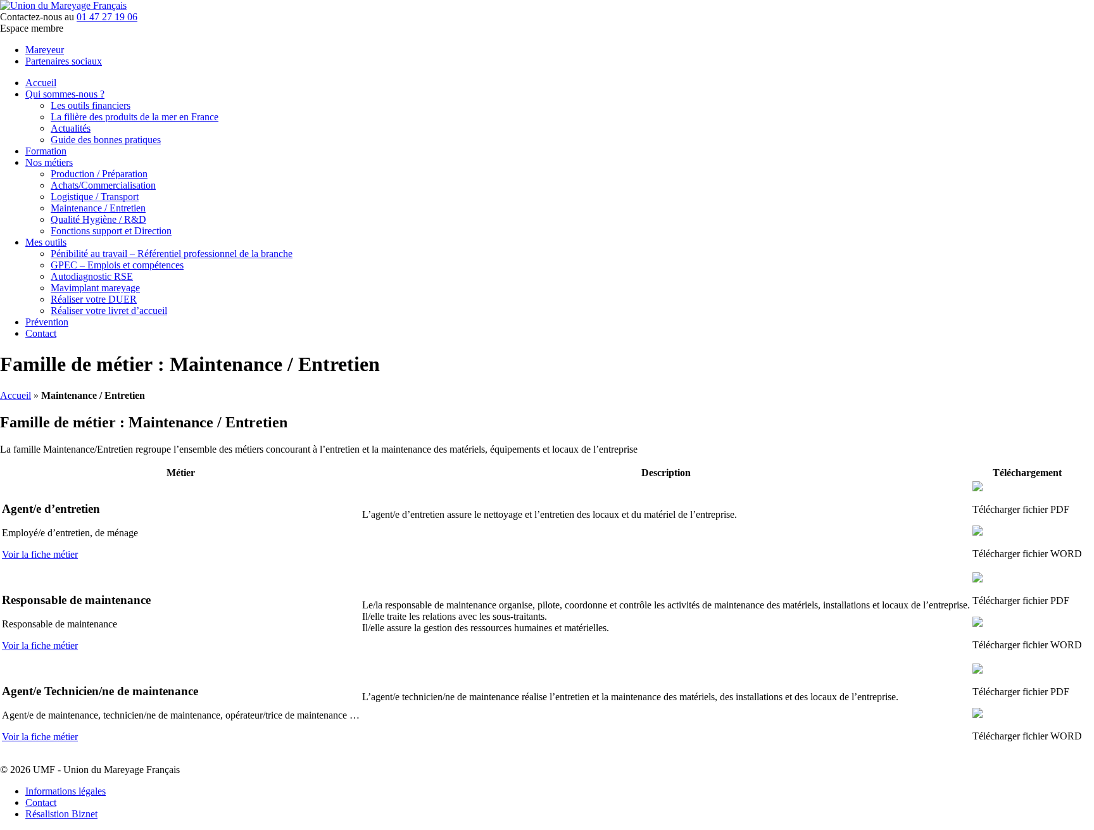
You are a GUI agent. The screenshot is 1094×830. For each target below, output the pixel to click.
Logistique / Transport (95, 196)
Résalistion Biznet (61, 813)
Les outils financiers (90, 105)
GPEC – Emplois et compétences (117, 265)
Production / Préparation (99, 173)
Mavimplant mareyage (95, 287)
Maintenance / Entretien (98, 208)
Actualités (71, 128)
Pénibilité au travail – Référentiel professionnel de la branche (171, 253)
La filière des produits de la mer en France (134, 116)
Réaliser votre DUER (94, 299)
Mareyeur (44, 49)
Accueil (40, 82)
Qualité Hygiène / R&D (98, 219)
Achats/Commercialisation (103, 185)
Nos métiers (49, 162)
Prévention (46, 322)
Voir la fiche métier (40, 554)
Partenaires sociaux (63, 61)
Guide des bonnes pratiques (106, 139)
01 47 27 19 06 (107, 16)
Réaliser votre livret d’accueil (109, 310)
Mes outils (45, 242)
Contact (40, 333)
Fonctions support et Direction (111, 230)
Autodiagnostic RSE (92, 276)
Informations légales (65, 791)
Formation (45, 151)
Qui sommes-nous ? (64, 94)
